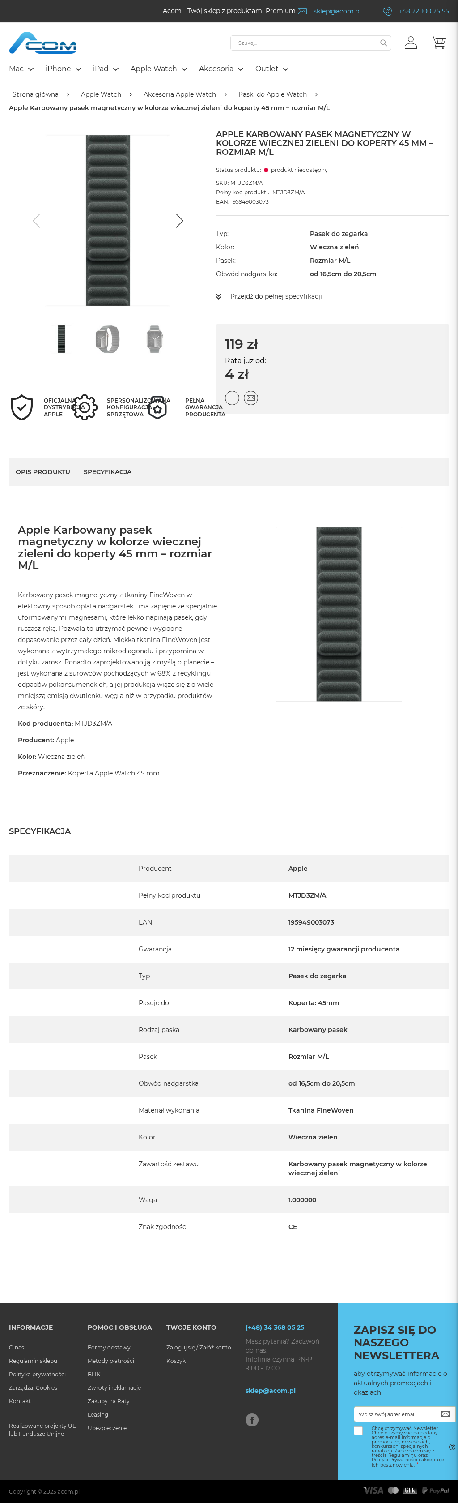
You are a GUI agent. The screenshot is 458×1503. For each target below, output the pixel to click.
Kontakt (20, 1401)
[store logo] (42, 43)
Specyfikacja (107, 472)
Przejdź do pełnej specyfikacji (276, 296)
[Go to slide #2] (108, 339)
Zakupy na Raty (109, 1401)
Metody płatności (111, 1360)
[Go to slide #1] (61, 339)
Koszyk (176, 1360)
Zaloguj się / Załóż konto (198, 1347)
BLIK (94, 1374)
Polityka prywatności (37, 1374)
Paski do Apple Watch (272, 94)
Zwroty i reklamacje (114, 1387)
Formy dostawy (109, 1347)
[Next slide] (178, 220)
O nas (16, 1347)
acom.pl (69, 1491)
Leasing (98, 1414)
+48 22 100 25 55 (424, 11)
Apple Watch (101, 94)
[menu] (229, 70)
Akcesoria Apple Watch (180, 94)
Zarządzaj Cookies (33, 1387)
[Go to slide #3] (154, 339)
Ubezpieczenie (107, 1428)
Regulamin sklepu (33, 1360)
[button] (410, 42)
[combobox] (310, 43)
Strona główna (36, 94)
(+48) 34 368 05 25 (275, 1327)
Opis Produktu (43, 472)
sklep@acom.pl (337, 11)
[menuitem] (21, 69)
